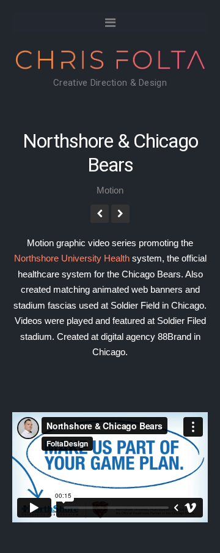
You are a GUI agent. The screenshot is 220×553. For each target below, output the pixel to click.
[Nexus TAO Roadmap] (120, 214)
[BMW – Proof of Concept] (99, 214)
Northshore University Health (72, 258)
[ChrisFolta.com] (110, 61)
